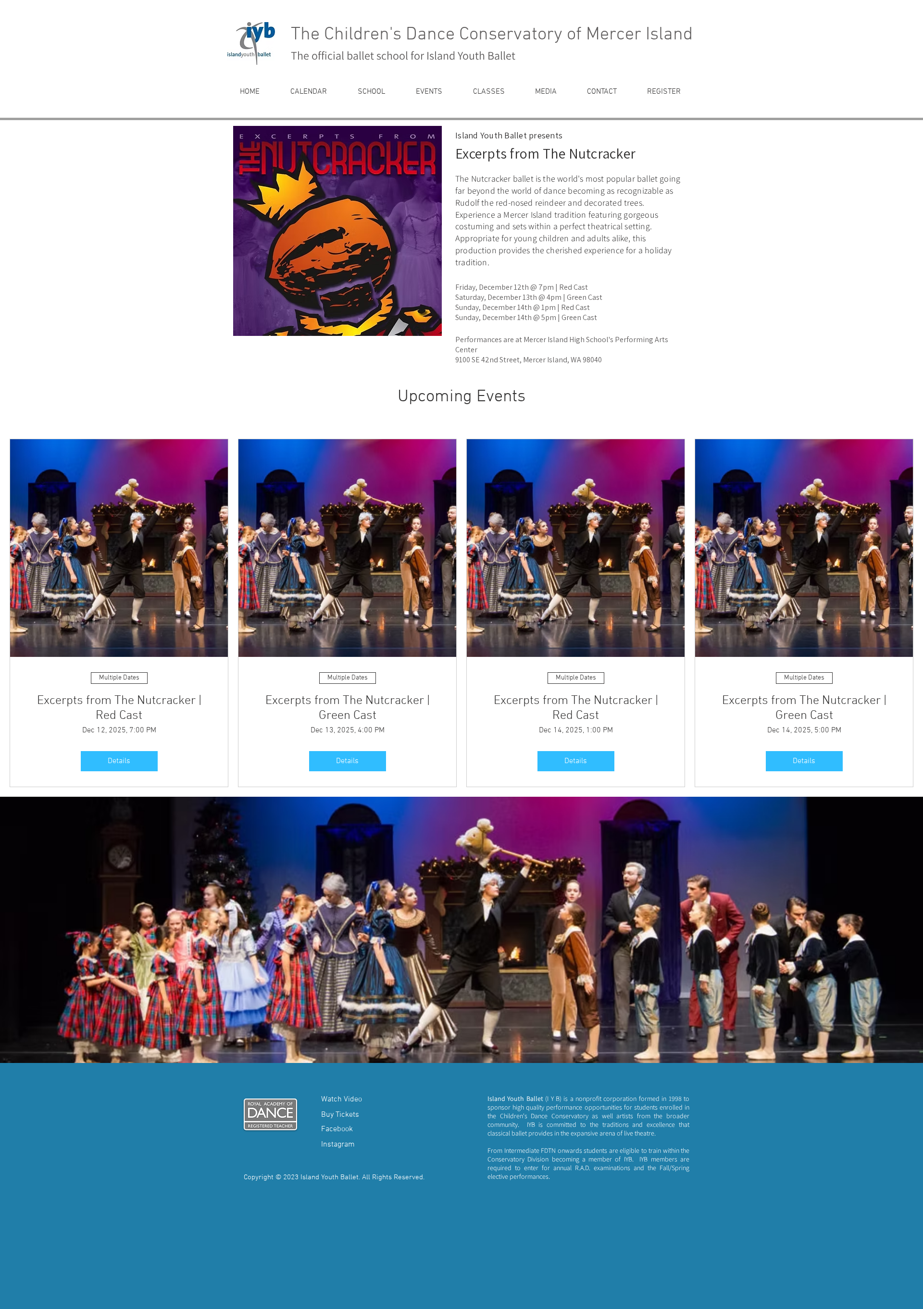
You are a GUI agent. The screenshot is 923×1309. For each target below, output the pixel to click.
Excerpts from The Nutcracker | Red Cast (119, 708)
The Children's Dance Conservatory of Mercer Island (492, 35)
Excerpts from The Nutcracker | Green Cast (347, 708)
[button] (371, 92)
